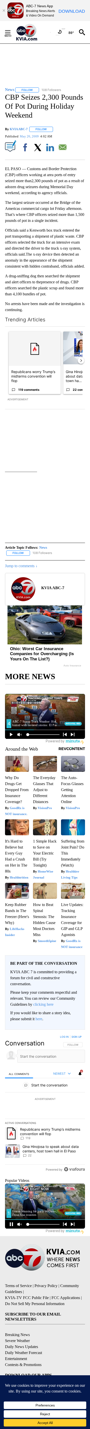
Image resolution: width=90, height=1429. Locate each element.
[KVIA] (32, 32)
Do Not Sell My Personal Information (34, 1304)
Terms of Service (18, 1286)
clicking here (43, 1004)
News (43, 547)
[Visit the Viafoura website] (74, 1169)
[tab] (19, 1074)
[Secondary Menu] (11, 32)
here (39, 1019)
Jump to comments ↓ (21, 566)
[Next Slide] (81, 360)
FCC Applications (66, 1298)
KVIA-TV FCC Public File (27, 1298)
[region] (45, 1104)
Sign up (77, 1036)
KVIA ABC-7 (19, 129)
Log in (64, 1036)
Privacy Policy (46, 1286)
